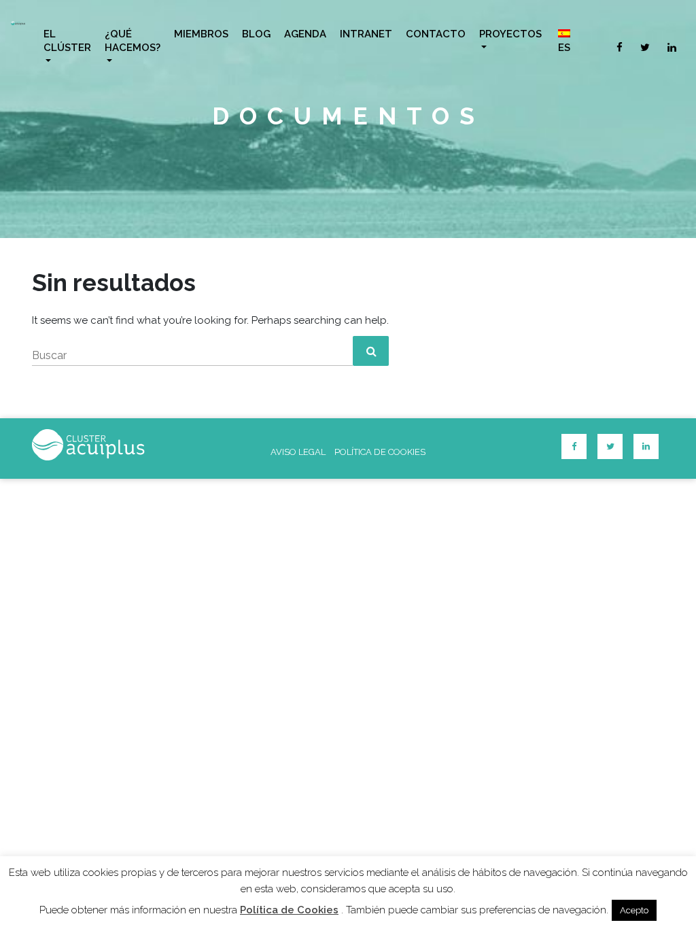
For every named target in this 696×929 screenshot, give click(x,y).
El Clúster (67, 41)
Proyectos (510, 34)
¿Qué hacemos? (132, 41)
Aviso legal (298, 452)
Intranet (366, 34)
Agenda (305, 34)
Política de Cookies (289, 910)
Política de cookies (379, 452)
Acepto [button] (634, 910)
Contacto (436, 34)
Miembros (201, 34)
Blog (256, 34)
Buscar (49, 355)
